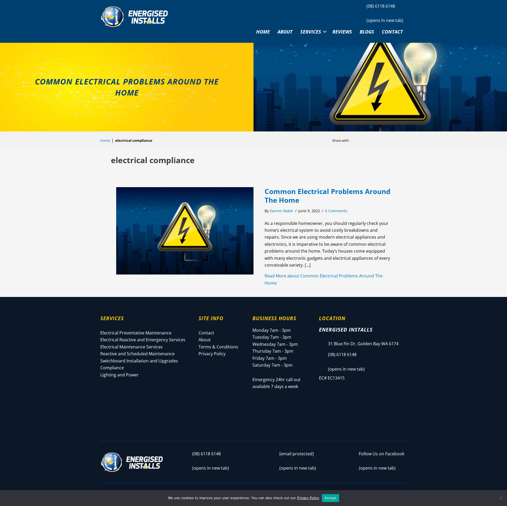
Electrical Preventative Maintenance (135, 333)
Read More (324, 279)
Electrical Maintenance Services (131, 347)
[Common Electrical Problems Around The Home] (184, 230)
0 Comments (336, 210)
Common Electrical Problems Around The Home (327, 196)
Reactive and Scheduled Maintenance (137, 354)
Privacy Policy (212, 354)
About (285, 32)
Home (263, 32)
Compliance (112, 368)
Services (310, 32)
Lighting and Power (119, 375)
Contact (392, 32)
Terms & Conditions (218, 347)
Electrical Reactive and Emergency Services (142, 340)
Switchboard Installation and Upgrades (139, 361)
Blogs (367, 32)
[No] (500, 498)
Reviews (342, 32)
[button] (324, 31)
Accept (331, 498)
